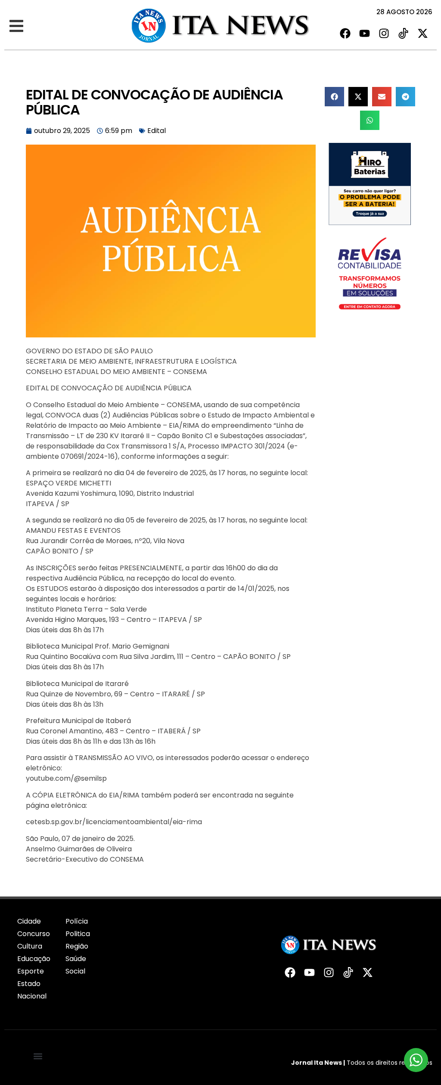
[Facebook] (345, 33)
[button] (16, 26)
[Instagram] (384, 33)
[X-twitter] (422, 33)
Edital (156, 131)
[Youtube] (364, 33)
